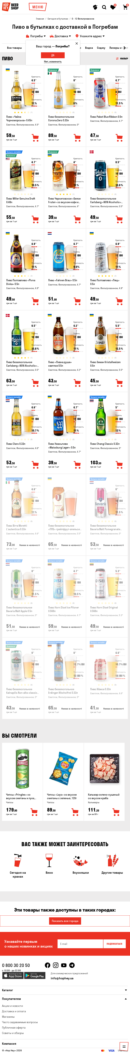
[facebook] (47, 965)
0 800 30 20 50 (16, 965)
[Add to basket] (34, 812)
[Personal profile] (95, 7)
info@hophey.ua (62, 978)
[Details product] (23, 91)
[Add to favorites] (35, 138)
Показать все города (65, 921)
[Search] (104, 7)
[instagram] (55, 965)
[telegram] (72, 965)
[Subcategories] (124, 1047)
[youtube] (64, 965)
